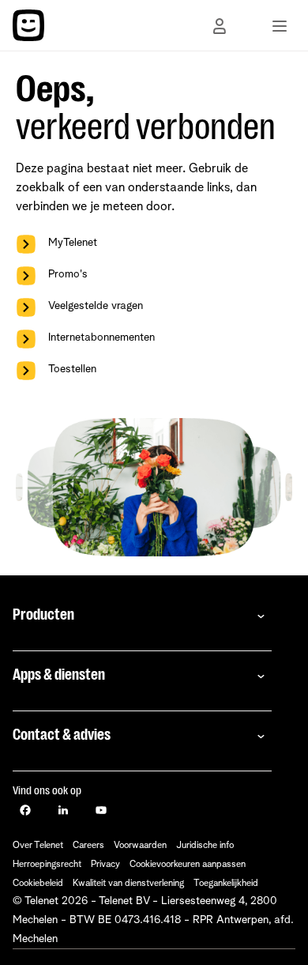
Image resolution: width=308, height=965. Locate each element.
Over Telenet (38, 845)
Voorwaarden (140, 845)
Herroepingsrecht (47, 864)
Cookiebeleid (38, 883)
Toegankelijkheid (225, 883)
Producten (43, 614)
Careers (88, 845)
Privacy (105, 864)
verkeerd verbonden (146, 127)
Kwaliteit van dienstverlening (128, 883)
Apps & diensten (59, 674)
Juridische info (205, 845)
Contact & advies (62, 735)
